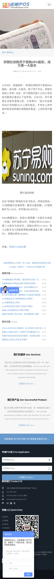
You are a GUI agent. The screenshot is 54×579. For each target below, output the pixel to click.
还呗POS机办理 (17, 247)
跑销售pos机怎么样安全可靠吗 (14, 340)
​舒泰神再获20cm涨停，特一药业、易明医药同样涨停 (25, 263)
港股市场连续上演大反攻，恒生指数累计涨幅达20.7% (22, 314)
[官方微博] (7, 503)
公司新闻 (5, 521)
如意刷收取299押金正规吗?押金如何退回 (19, 283)
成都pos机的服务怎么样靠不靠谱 (15, 310)
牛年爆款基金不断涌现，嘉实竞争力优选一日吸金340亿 (22, 279)
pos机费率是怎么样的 (11, 302)
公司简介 (5, 517)
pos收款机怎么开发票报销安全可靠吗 (17, 299)
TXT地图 (43, 555)
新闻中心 (10, 52)
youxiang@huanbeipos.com (16, 499)
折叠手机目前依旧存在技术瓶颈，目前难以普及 (21, 336)
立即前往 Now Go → (27, 384)
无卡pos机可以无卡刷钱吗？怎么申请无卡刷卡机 (22, 328)
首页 (4, 52)
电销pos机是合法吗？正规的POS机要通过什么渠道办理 (22, 332)
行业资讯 (5, 524)
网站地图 (37, 555)
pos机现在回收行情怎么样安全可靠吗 (17, 306)
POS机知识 (6, 528)
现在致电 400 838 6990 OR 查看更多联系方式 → (27, 439)
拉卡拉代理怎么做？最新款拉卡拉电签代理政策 (21, 295)
